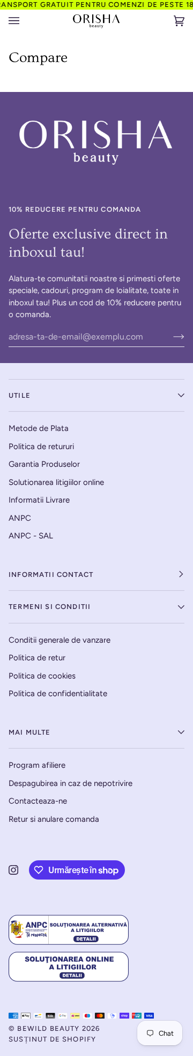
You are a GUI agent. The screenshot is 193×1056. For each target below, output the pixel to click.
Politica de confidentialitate (58, 693)
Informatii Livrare (39, 500)
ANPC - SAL (31, 536)
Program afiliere (37, 765)
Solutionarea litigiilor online (56, 482)
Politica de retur (37, 657)
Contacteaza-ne (38, 801)
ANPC (20, 518)
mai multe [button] (30, 732)
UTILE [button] (20, 395)
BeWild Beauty (48, 1028)
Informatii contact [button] (51, 575)
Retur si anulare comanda (54, 819)
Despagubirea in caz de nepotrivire (70, 783)
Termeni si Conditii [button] (50, 607)
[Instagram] (13, 870)
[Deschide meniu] (25, 21)
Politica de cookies (42, 676)
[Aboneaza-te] (170, 336)
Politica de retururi (41, 446)
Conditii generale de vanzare (59, 640)
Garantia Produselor (44, 464)
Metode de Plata (39, 428)
